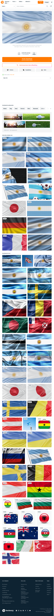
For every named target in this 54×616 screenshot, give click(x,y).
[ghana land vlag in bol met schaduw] (7, 503)
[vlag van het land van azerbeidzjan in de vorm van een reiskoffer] (9, 532)
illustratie (35, 108)
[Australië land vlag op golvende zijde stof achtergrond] (28, 532)
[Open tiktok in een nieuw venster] (25, 609)
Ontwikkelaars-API (6, 594)
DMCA (22, 585)
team (16, 108)
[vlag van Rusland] (13, 455)
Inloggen (47, 2)
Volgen (34, 54)
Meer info (5, 77)
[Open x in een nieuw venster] (27, 609)
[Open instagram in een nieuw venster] (18, 609)
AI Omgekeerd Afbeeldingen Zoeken (7, 596)
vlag (11, 108)
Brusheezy (4, 583)
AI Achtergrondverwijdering (8, 599)
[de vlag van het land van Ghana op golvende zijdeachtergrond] (39, 489)
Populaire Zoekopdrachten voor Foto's (25, 596)
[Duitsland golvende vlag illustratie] (14, 225)
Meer (6, 3)
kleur (29, 108)
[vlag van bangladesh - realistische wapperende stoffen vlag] (15, 324)
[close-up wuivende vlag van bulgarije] (23, 503)
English (47, 583)
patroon (22, 108)
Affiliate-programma (24, 588)
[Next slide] (48, 108)
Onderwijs (4, 591)
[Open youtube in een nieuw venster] (30, 609)
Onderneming (5, 589)
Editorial (28, 1)
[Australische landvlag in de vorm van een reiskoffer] (10, 517)
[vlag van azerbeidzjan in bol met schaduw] (45, 532)
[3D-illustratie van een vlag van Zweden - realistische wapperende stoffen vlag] (39, 291)
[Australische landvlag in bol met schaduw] (28, 517)
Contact (37, 585)
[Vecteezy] (2, 2)
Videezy (4, 587)
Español (48, 585)
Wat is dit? (12, 74)
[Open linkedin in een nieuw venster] (21, 609)
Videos (20, 1)
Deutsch (48, 589)
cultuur (43, 108)
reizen (5, 108)
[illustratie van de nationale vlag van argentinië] (39, 208)
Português (48, 587)
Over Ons (37, 587)
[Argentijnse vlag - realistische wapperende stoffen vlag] (40, 175)
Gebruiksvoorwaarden (39, 610)
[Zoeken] (47, 6)
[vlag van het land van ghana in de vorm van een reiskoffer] (44, 423)
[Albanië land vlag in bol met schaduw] (44, 517)
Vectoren (7, 1)
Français (48, 591)
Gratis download (27, 59)
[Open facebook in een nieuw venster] (16, 609)
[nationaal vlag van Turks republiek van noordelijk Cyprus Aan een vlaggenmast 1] (27, 260)
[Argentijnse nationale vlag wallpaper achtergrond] (39, 159)
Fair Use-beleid (46, 611)
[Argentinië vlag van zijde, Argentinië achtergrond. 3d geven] (43, 260)
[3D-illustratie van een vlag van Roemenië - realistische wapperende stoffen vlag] (39, 308)
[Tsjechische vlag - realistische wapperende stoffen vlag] (14, 308)
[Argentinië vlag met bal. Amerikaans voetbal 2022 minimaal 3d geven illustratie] (40, 191)
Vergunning (24, 583)
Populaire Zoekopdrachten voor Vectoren (25, 592)
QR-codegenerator (6, 602)
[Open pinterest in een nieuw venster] (23, 609)
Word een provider (37, 590)
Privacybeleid (48, 610)
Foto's (14, 1)
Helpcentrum (38, 583)
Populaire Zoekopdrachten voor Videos (25, 601)
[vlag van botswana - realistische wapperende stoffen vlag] (14, 341)
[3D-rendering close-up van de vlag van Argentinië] (14, 175)
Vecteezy (4, 585)
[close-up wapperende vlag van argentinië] (39, 143)
